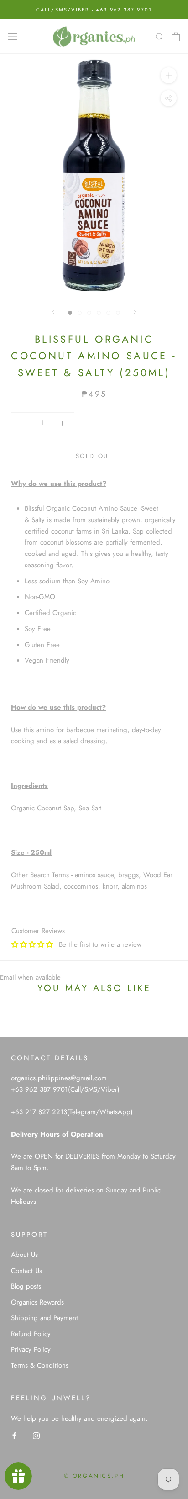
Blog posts (26, 1286)
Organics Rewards (37, 1302)
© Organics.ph (94, 1476)
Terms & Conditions (39, 1365)
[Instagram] (36, 1435)
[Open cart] (176, 36)
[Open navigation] (12, 36)
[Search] (160, 36)
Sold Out (94, 456)
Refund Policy (31, 1334)
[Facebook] (14, 1435)
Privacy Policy (31, 1349)
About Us (24, 1255)
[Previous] (53, 312)
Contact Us (26, 1271)
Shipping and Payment (44, 1318)
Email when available (30, 977)
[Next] (135, 312)
